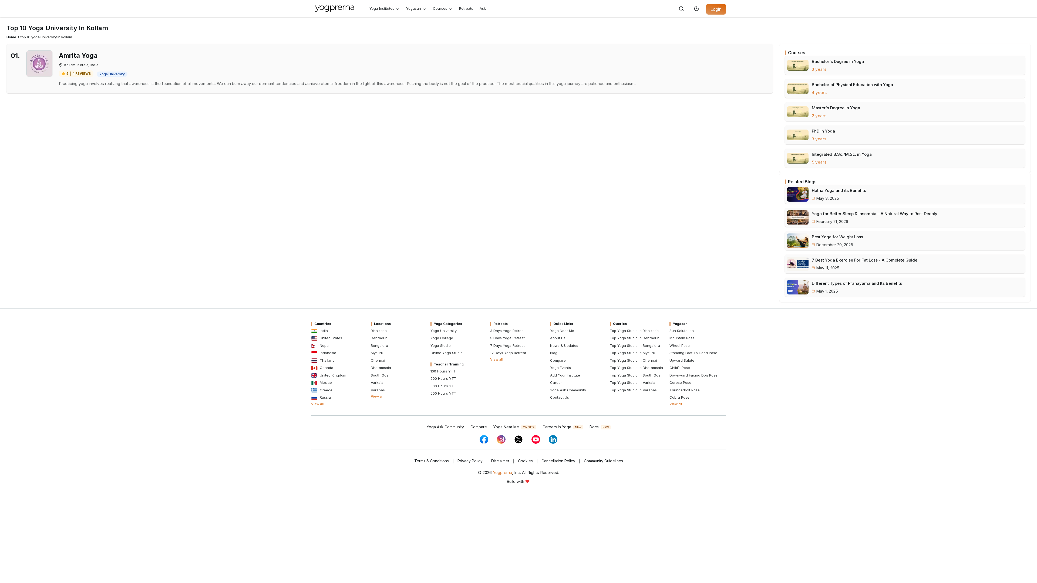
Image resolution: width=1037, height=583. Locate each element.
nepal (324, 345)
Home (11, 37)
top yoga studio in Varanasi (634, 390)
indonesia (328, 353)
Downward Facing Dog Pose (693, 375)
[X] (518, 439)
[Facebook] (484, 439)
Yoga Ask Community (568, 390)
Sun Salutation (681, 330)
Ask (483, 8)
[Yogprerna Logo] (335, 8)
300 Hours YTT (443, 386)
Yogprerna (502, 472)
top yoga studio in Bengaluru (635, 345)
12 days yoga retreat (508, 353)
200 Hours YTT (443, 378)
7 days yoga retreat (507, 345)
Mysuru (377, 353)
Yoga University (443, 330)
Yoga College (441, 338)
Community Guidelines (603, 461)
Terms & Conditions (431, 461)
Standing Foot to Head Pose (693, 353)
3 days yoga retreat (507, 330)
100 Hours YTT (443, 371)
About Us (557, 338)
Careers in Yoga (562, 427)
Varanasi (378, 390)
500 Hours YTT (443, 393)
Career (556, 382)
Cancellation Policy (558, 461)
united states (331, 338)
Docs (599, 427)
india (324, 330)
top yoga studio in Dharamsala (636, 367)
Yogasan (413, 8)
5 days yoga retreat (507, 338)
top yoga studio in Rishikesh (634, 330)
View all (317, 404)
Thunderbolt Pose (684, 390)
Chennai (378, 360)
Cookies (525, 461)
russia (325, 397)
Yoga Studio (440, 345)
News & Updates (564, 345)
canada (326, 367)
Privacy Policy (470, 461)
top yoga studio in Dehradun (634, 338)
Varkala (377, 382)
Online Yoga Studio (446, 353)
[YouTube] (535, 439)
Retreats (466, 8)
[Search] (681, 8)
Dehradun (379, 338)
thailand (327, 360)
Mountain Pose (682, 338)
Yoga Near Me (562, 330)
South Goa (380, 375)
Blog (553, 353)
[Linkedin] (553, 439)
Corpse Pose (680, 382)
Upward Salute (681, 360)
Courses (440, 8)
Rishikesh (379, 330)
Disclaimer (500, 461)
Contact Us (559, 397)
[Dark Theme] (696, 8)
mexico (326, 382)
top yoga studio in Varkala (632, 382)
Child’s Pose (679, 367)
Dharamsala (381, 367)
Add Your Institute (565, 375)
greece (326, 390)
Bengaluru (379, 345)
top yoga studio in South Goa (635, 375)
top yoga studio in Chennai (633, 360)
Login (716, 9)
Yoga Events (560, 367)
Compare (558, 360)
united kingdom (333, 375)
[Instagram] (501, 439)
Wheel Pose (679, 345)
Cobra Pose (679, 397)
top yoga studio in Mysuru (632, 353)
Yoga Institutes (381, 8)
